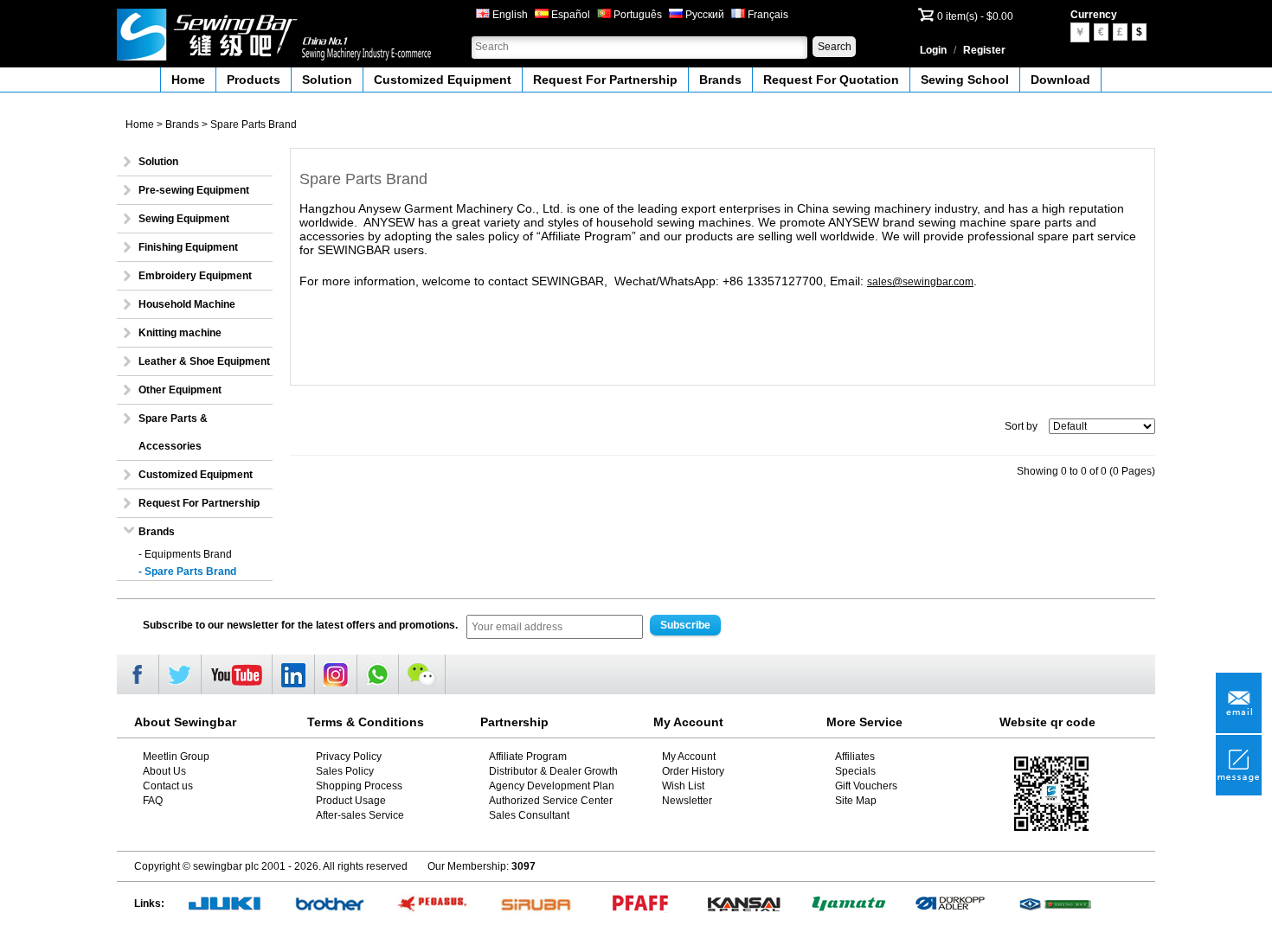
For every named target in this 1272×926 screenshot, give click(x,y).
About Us (164, 771)
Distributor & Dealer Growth (553, 771)
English (509, 15)
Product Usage (351, 801)
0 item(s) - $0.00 (975, 16)
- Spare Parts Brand (187, 571)
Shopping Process (359, 786)
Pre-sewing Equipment (193, 190)
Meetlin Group (176, 756)
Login (933, 50)
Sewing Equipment (183, 219)
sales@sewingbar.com (920, 282)
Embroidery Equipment (195, 276)
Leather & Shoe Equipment (204, 361)
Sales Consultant (529, 815)
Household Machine (186, 304)
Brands (720, 79)
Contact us (168, 786)
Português (636, 15)
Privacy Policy (349, 756)
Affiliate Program (528, 756)
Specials (855, 771)
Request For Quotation (831, 79)
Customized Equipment (442, 79)
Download (1060, 79)
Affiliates (855, 756)
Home (188, 79)
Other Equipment (180, 390)
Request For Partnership (605, 79)
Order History (693, 771)
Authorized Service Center (551, 801)
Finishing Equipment (188, 247)
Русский (703, 15)
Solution (327, 79)
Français (766, 15)
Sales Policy (345, 771)
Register (984, 50)
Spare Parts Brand (253, 124)
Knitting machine (180, 333)
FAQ (153, 801)
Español (569, 15)
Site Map (856, 801)
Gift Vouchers (866, 786)
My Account (689, 756)
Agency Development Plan (551, 786)
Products (253, 79)
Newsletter (687, 801)
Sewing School (965, 79)
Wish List (683, 786)
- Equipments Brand (185, 554)
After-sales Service (360, 815)
